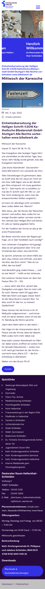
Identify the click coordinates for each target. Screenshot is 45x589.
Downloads (9, 560)
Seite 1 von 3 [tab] (18, 60)
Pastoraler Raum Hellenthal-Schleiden (19, 475)
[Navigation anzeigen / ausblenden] (38, 7)
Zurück (8, 369)
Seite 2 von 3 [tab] (22, 60)
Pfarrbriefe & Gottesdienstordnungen (16, 571)
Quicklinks (8, 379)
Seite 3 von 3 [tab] (27, 60)
